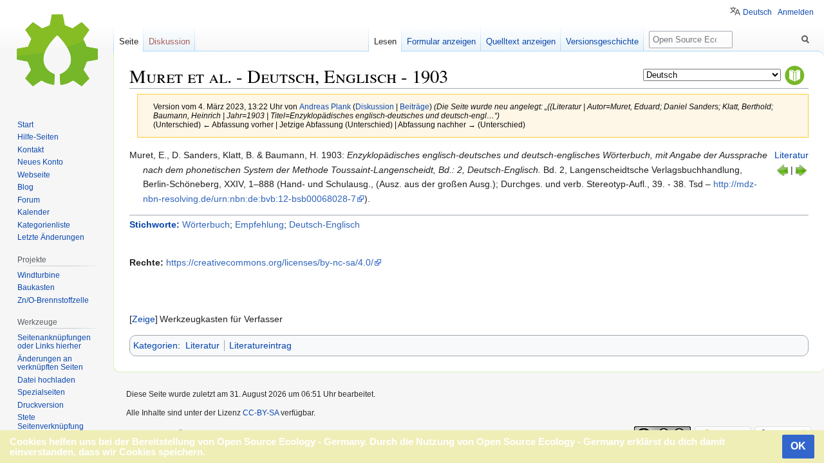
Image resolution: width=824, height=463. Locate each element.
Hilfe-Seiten (38, 136)
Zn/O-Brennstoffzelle (53, 300)
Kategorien (155, 345)
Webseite (33, 174)
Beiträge (414, 106)
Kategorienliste (43, 225)
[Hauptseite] (56, 51)
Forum (28, 199)
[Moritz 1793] (783, 170)
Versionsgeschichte (602, 41)
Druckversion (40, 405)
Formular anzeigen (441, 41)
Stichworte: (154, 224)
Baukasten (36, 287)
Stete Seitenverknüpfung (50, 422)
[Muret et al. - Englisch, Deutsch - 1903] (801, 170)
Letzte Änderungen (50, 237)
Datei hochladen (46, 380)
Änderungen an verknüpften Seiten (50, 363)
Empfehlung (259, 224)
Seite (128, 41)
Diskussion (374, 106)
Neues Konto (40, 162)
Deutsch (757, 12)
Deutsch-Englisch (324, 224)
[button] (143, 319)
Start (25, 124)
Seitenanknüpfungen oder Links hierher (54, 342)
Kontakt (30, 149)
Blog (25, 187)
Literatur (791, 155)
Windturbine (38, 275)
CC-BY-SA (261, 412)
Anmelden (796, 12)
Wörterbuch (206, 224)
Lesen (385, 41)
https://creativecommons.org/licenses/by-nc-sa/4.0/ (269, 262)
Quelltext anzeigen (521, 41)
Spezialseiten (41, 392)
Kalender (33, 212)
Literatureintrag (260, 345)
